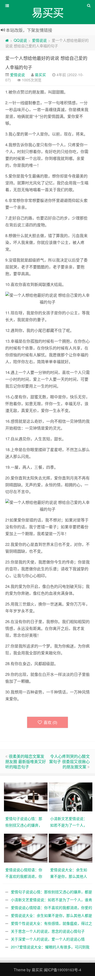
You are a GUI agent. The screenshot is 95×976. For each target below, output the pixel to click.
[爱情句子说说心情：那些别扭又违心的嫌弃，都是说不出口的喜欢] (26, 796)
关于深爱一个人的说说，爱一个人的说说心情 (48, 939)
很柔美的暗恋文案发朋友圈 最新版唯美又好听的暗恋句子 (25, 761)
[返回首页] (7, 40)
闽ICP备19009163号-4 (62, 969)
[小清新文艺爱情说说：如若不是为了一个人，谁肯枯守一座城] (71, 796)
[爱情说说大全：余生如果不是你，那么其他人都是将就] (71, 847)
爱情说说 (39, 40)
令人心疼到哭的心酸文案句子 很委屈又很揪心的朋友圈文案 (69, 761)
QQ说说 (20, 40)
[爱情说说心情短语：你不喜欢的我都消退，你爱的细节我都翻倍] (26, 847)
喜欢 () (50, 722)
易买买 (40, 74)
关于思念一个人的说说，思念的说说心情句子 (48, 931)
